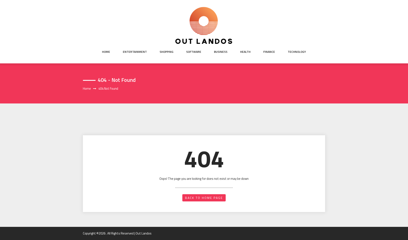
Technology (297, 52)
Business (220, 52)
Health (245, 52)
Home (106, 52)
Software (193, 52)
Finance (269, 52)
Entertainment (135, 52)
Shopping (166, 52)
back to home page (204, 197)
